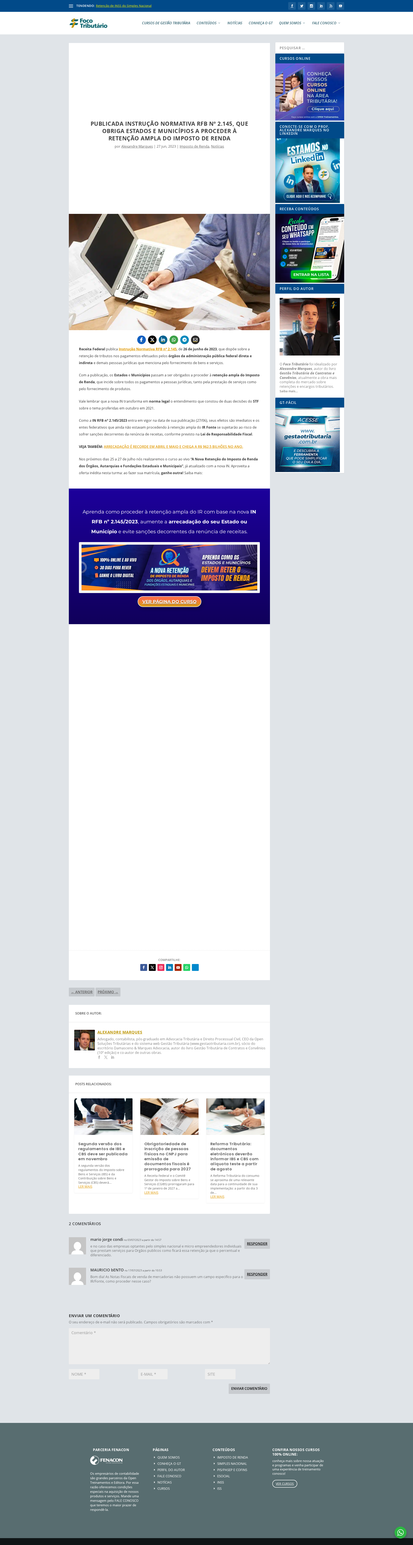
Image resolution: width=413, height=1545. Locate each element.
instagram (311, 6)
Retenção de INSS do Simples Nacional (124, 6)
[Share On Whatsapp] (174, 340)
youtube (340, 6)
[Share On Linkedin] (163, 340)
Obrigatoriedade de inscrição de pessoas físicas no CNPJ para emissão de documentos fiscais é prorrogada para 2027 (167, 1156)
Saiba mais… (289, 391)
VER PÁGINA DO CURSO (169, 601)
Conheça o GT (261, 23)
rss (330, 6)
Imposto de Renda (194, 146)
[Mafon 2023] (169, 591)
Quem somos (290, 23)
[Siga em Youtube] (178, 967)
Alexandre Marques (137, 146)
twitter (301, 6)
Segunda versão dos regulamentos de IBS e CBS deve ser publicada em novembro (103, 1151)
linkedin (321, 6)
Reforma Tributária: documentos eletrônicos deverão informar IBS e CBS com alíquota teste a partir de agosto (234, 1156)
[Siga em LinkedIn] (169, 967)
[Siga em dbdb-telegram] (195, 967)
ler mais (85, 1186)
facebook (292, 6)
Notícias (234, 23)
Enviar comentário (249, 1388)
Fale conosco (324, 23)
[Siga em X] (152, 967)
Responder (257, 1243)
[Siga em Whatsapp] (186, 967)
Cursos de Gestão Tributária (166, 23)
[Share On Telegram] (184, 340)
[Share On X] (152, 340)
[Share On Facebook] (141, 340)
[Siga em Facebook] (143, 967)
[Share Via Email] (195, 340)
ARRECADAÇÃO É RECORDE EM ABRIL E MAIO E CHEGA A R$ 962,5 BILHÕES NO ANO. (173, 446)
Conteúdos (206, 23)
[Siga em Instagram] (160, 967)
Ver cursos (285, 1484)
